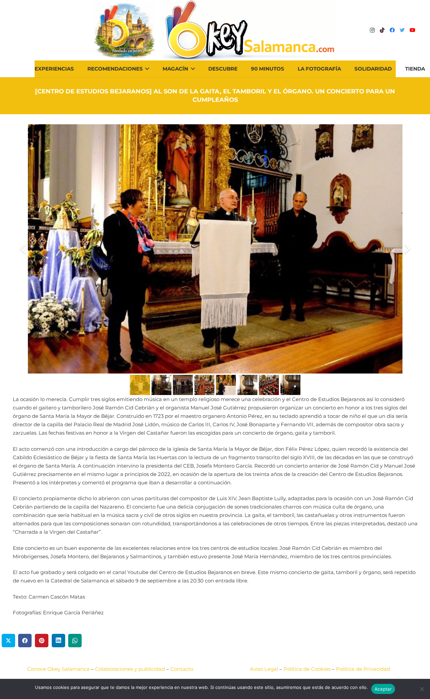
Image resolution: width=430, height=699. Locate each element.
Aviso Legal (264, 669)
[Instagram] (372, 30)
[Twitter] (402, 30)
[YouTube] (412, 30)
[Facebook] (392, 30)
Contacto (181, 669)
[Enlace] (249, 30)
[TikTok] (382, 30)
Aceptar (383, 689)
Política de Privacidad (363, 669)
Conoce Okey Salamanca (58, 669)
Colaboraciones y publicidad (130, 669)
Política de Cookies (307, 669)
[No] (421, 689)
